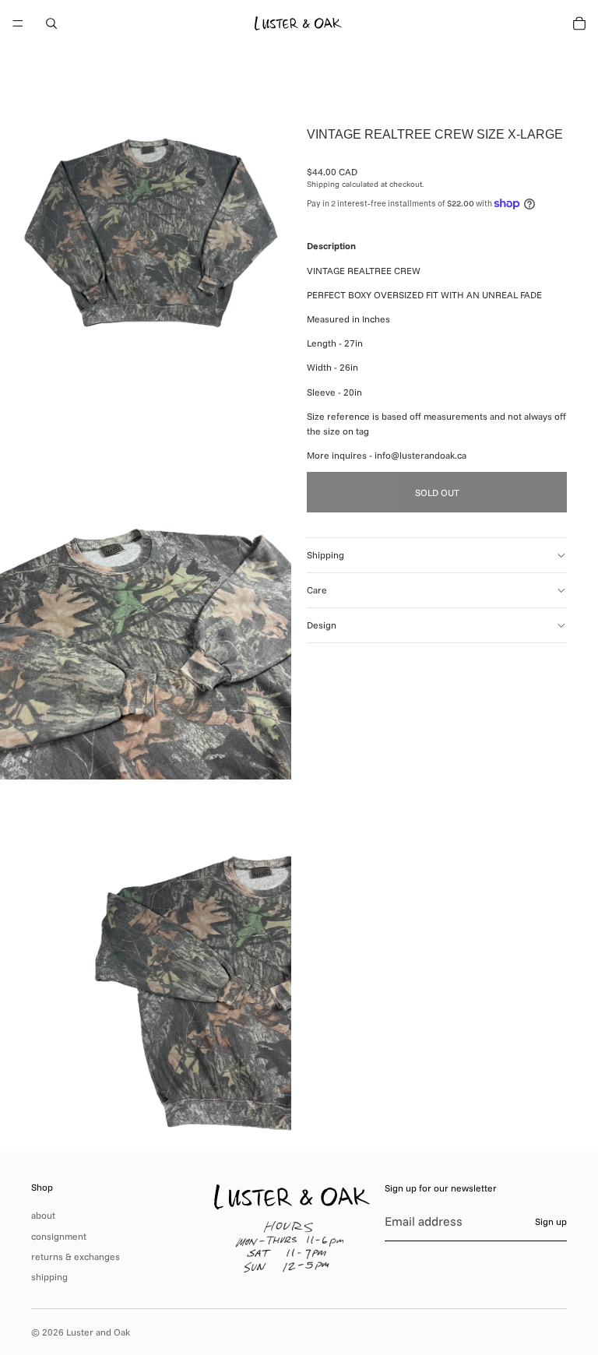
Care (317, 590)
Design (321, 625)
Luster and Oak (98, 1332)
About (43, 1215)
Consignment (58, 1236)
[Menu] (18, 23)
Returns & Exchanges (75, 1256)
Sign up (551, 1221)
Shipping (325, 555)
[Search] (51, 23)
